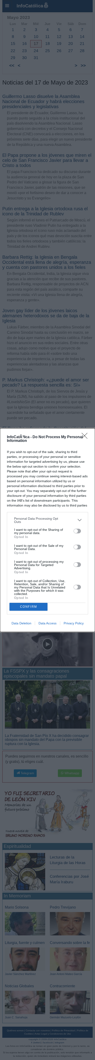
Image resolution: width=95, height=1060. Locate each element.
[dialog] (47, 530)
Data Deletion (21, 623)
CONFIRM (28, 606)
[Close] (86, 437)
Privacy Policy (74, 623)
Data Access (47, 623)
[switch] (77, 531)
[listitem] (47, 520)
